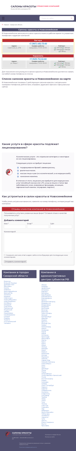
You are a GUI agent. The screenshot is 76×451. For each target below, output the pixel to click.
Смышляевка (8, 313)
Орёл (43, 367)
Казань (43, 325)
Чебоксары (45, 414)
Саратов (44, 389)
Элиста (43, 421)
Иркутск (44, 322)
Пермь (43, 372)
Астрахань (45, 290)
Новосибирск (46, 364)
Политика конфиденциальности (28, 447)
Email (30, 224)
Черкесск (44, 417)
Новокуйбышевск (10, 300)
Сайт (52, 224)
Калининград (46, 327)
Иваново (44, 318)
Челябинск (45, 415)
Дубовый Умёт (9, 285)
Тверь (43, 399)
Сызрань (7, 318)
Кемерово (45, 330)
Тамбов (44, 397)
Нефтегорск (8, 298)
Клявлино (7, 290)
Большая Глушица (10, 283)
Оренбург (45, 369)
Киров (43, 332)
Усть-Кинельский (10, 321)
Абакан (44, 285)
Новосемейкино (10, 301)
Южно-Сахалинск (47, 422)
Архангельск (45, 288)
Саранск (44, 387)
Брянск (44, 300)
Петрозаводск (46, 374)
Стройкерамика (9, 315)
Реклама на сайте (50, 437)
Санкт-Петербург (47, 385)
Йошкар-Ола (46, 323)
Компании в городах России (53, 434)
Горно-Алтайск (46, 313)
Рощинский (8, 310)
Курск (43, 342)
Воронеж (44, 312)
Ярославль (45, 426)
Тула (43, 402)
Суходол (7, 316)
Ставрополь (45, 394)
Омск (43, 365)
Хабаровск (45, 410)
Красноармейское (10, 291)
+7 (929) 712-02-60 (38, 59)
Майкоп (44, 352)
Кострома (44, 335)
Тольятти (7, 320)
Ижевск (44, 320)
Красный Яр (8, 293)
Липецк (44, 347)
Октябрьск (7, 303)
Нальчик (44, 358)
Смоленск (44, 392)
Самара (6, 311)
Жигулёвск (8, 286)
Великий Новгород (48, 302)
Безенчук (7, 281)
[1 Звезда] (58, 48)
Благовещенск (46, 296)
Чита (43, 419)
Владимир (45, 307)
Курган (43, 340)
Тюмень (44, 404)
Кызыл (43, 345)
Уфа (42, 409)
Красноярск (45, 338)
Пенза (43, 370)
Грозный (44, 315)
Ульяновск (45, 407)
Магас (43, 350)
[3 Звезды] (58, 49)
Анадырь (44, 286)
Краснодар (45, 337)
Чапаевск (7, 323)
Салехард (44, 382)
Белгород (44, 293)
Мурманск (45, 357)
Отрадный (7, 305)
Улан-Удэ (44, 405)
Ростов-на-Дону (47, 379)
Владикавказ (46, 305)
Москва (44, 355)
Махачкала (45, 353)
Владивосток (46, 303)
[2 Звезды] (66, 48)
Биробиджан (46, 295)
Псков (43, 377)
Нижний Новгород (48, 362)
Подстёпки (8, 306)
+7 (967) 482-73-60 (38, 43)
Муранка (7, 296)
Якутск (43, 424)
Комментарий (10, 232)
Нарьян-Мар (45, 360)
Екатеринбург (46, 317)
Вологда (44, 310)
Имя (6, 224)
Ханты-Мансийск (47, 412)
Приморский (8, 308)
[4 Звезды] (66, 49)
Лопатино (7, 295)
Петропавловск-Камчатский (51, 375)
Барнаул (44, 291)
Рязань (43, 380)
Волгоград (45, 308)
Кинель (6, 288)
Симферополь (46, 390)
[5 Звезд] (62, 51)
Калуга (43, 328)
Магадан (44, 348)
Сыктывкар (45, 395)
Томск (43, 400)
